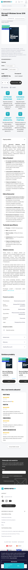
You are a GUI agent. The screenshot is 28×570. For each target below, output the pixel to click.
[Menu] (26, 2)
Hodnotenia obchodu (6, 517)
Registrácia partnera (6, 536)
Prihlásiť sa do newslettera (9, 481)
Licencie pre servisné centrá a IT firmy (10, 533)
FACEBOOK (14, 542)
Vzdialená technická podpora (8, 520)
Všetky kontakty (9, 505)
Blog (2, 525)
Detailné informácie (5, 59)
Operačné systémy (10, 330)
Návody (3, 522)
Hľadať (24, 5)
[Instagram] (6, 500)
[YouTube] (10, 500)
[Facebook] (2, 500)
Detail (9, 381)
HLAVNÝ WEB (7, 542)
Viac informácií (13, 558)
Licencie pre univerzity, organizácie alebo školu (12, 531)
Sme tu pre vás (10, 290)
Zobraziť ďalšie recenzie (14, 446)
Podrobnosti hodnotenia (19, 18)
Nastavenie (14, 561)
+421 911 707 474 (8, 496)
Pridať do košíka (14, 82)
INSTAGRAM (21, 542)
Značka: (5, 22)
